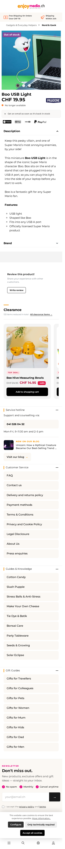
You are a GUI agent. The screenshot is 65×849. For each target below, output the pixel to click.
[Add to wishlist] (55, 35)
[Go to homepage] (31, 6)
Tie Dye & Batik (17, 616)
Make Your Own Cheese (23, 606)
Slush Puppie (16, 586)
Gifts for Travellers (19, 678)
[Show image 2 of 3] (23, 85)
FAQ (10, 475)
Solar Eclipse (15, 655)
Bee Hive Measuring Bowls (25, 377)
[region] (31, 60)
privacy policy (26, 806)
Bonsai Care (15, 625)
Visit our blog (15, 456)
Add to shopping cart (27, 391)
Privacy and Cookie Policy (24, 524)
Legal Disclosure (18, 534)
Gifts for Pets (15, 698)
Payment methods (19, 504)
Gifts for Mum (16, 717)
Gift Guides (13, 670)
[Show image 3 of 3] (29, 85)
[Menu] (9, 843)
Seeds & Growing (18, 645)
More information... (41, 818)
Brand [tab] (8, 243)
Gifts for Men (15, 746)
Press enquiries (17, 553)
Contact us (14, 485)
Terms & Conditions (20, 514)
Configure (15, 824)
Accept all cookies (32, 833)
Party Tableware (18, 635)
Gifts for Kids (15, 727)
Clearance (12, 310)
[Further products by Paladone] (53, 100)
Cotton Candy (16, 577)
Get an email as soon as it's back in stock (28, 113)
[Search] (23, 843)
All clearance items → (41, 314)
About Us (13, 543)
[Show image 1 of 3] (17, 85)
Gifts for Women (18, 708)
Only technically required (41, 824)
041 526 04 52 (15, 424)
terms (42, 806)
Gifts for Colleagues (20, 688)
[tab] (31, 131)
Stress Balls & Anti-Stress (23, 596)
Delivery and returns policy (25, 495)
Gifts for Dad (15, 737)
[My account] (53, 843)
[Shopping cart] (38, 843)
